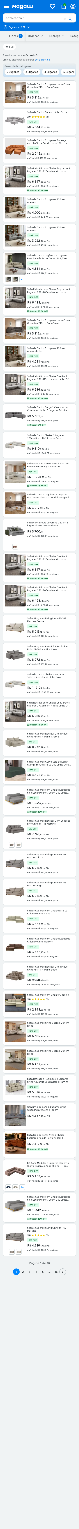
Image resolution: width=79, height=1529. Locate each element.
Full (11, 46)
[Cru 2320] (15, 279)
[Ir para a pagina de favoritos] (52, 6)
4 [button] (36, 1271)
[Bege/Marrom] (15, 546)
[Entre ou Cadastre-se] (73, 6)
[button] (65, 19)
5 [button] (43, 1271)
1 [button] (16, 1271)
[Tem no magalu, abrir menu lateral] (6, 6)
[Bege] (12, 845)
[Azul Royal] (8, 1187)
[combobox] (39, 18)
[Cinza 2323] (8, 279)
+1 (22, 279)
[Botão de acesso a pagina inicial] (28, 6)
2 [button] (23, 1271)
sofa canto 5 (42, 59)
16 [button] (56, 1271)
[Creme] (18, 845)
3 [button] (29, 1271)
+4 (22, 1187)
